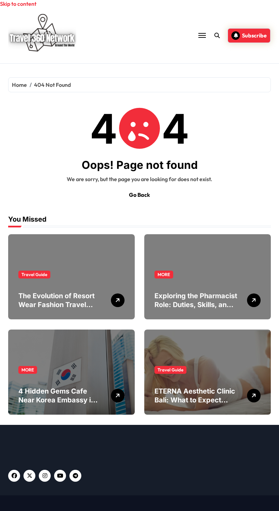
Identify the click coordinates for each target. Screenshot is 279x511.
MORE (164, 274)
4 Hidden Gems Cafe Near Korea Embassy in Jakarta (56, 400)
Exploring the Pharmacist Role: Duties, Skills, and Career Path (195, 305)
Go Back (139, 194)
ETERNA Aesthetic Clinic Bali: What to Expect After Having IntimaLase (194, 400)
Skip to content (18, 3)
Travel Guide (34, 274)
